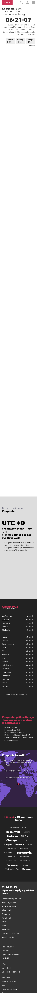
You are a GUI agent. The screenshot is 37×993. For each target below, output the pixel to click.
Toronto (5, 627)
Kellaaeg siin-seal (10, 903)
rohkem (32, 46)
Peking (20, 41)
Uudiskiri (6, 958)
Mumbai (5, 669)
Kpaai (30, 844)
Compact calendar (10, 933)
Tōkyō (31, 41)
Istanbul (5, 655)
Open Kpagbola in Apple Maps (17, 777)
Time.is (7, 3)
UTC (3, 634)
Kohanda (6, 978)
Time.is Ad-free (9, 981)
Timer (4, 925)
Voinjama (13, 865)
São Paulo (6, 630)
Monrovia (24, 852)
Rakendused (8, 947)
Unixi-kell (6, 968)
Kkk (3, 985)
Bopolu (27, 832)
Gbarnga (11, 840)
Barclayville (14, 828)
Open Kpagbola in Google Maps (18, 771)
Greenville (25, 840)
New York (6, 623)
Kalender (6, 929)
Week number (8, 937)
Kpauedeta (8, 853)
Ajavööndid (7, 910)
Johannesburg (8, 644)
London (5, 641)
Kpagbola (24, 848)
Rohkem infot (8, 32)
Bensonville (13, 832)
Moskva (5, 662)
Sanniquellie (11, 861)
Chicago (5, 619)
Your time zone (9, 906)
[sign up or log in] (27, 3)
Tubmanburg (24, 861)
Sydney (5, 686)
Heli (4, 941)
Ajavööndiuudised (10, 954)
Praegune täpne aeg (11, 899)
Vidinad (5, 951)
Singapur (5, 679)
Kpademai (12, 848)
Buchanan (12, 836)
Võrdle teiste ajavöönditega (16, 695)
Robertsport (24, 857)
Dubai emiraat (8, 665)
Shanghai (6, 676)
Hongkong (6, 672)
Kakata (19, 844)
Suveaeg (6, 914)
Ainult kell (6, 918)
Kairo (4, 658)
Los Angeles (7, 616)
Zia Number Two (12, 869)
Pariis (10, 41)
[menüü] (33, 3)
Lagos (4, 637)
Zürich (4, 651)
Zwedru (26, 869)
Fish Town (25, 836)
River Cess (11, 857)
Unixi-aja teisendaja (11, 972)
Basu (24, 828)
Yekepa (25, 865)
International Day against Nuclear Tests (19, 27)
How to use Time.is (10, 989)
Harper (8, 844)
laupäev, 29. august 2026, (21, 25)
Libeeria (9, 817)
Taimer (5, 922)
